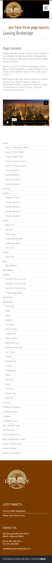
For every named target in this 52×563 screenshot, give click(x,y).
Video (8, 375)
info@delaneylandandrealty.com (17, 548)
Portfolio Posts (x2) (14, 347)
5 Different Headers (11, 407)
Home (5, 143)
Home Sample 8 (13, 179)
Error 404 (10, 247)
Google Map (11, 361)
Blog (5, 261)
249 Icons (10, 379)
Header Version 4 (13, 211)
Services (9, 229)
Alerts (8, 315)
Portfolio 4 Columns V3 (16, 288)
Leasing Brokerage (14, 238)
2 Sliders (6, 416)
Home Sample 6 (13, 170)
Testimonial (11, 333)
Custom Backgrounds (12, 443)
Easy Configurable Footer (14, 439)
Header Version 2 (13, 202)
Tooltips (9, 365)
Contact (6, 402)
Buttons (9, 320)
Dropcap (9, 397)
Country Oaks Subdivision (14, 511)
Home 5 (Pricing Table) (16, 165)
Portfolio (6, 274)
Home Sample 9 (13, 184)
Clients (9, 356)
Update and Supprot (12, 452)
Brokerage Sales (13, 243)
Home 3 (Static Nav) (14, 156)
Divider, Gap (11, 393)
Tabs (8, 310)
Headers (6, 188)
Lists (8, 384)
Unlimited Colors (10, 411)
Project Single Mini (14, 292)
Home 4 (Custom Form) (16, 161)
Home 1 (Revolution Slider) (17, 147)
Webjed (43, 559)
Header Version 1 (13, 197)
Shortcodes (8, 297)
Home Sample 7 (13, 174)
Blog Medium (11, 265)
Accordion (10, 306)
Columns (9, 388)
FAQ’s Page (11, 234)
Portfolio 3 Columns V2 (16, 283)
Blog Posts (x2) (12, 342)
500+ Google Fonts (11, 425)
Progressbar (11, 370)
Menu (46, 8)
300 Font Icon (9, 430)
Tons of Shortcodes (11, 434)
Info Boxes (10, 324)
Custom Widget (9, 448)
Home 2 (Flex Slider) (15, 152)
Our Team (10, 352)
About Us (10, 224)
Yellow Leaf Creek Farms (14, 515)
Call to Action (11, 338)
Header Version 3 (13, 206)
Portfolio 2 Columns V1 (16, 279)
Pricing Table (11, 329)
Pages (5, 220)
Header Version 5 (13, 215)
